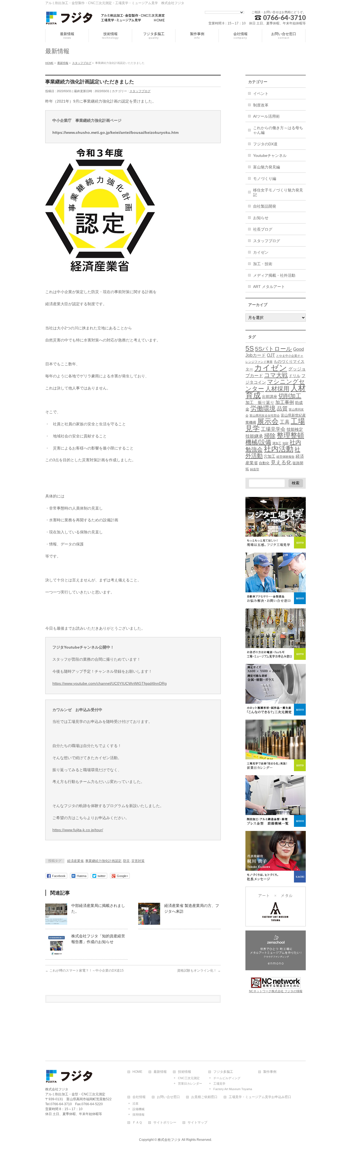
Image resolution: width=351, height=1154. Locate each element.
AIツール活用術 (266, 116)
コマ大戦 (276, 375)
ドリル (294, 376)
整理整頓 (290, 435)
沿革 (135, 1103)
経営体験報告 (285, 456)
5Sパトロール (273, 349)
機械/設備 (258, 442)
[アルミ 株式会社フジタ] (105, 18)
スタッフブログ (140, 91)
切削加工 (289, 396)
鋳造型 (254, 469)
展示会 (268, 421)
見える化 (281, 462)
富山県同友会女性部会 (265, 415)
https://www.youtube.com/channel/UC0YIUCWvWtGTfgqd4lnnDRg (109, 683)
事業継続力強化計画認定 (103, 861)
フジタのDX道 (265, 144)
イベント (260, 93)
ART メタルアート (269, 286)
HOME (137, 1072)
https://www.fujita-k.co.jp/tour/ (77, 830)
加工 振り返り (259, 402)
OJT (271, 355)
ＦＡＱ (137, 1122)
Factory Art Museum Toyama (232, 1089)
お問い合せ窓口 (168, 1097)
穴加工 (269, 456)
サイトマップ (197, 1122)
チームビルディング (226, 1078)
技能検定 (295, 429)
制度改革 (260, 105)
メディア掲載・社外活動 (274, 275)
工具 (285, 422)
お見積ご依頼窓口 (204, 1097)
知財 (285, 443)
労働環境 (263, 408)
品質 (282, 409)
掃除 (270, 435)
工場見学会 (273, 429)
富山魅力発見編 (266, 167)
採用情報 (138, 1114)
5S (249, 348)
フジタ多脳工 (223, 1072)
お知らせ (260, 218)
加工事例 (284, 402)
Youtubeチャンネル (270, 155)
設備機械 (138, 1109)
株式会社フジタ (169, 1140)
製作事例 (269, 1072)
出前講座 (269, 396)
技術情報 (184, 1072)
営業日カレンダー (190, 1083)
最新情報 (160, 1072)
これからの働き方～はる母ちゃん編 (278, 130)
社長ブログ (262, 229)
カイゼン (260, 252)
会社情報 (139, 1097)
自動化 (264, 463)
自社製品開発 (264, 206)
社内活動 (278, 449)
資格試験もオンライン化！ (199, 970)
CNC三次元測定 (189, 1078)
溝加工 (276, 443)
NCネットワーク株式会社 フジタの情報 (275, 991)
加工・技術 (262, 264)
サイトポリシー (164, 1122)
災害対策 (138, 861)
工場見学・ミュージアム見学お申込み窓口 (260, 1097)
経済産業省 (75, 861)
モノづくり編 (264, 178)
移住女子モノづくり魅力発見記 (278, 192)
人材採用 (277, 388)
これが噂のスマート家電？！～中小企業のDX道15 (84, 970)
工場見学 (219, 1083)
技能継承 (254, 436)
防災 (126, 861)
